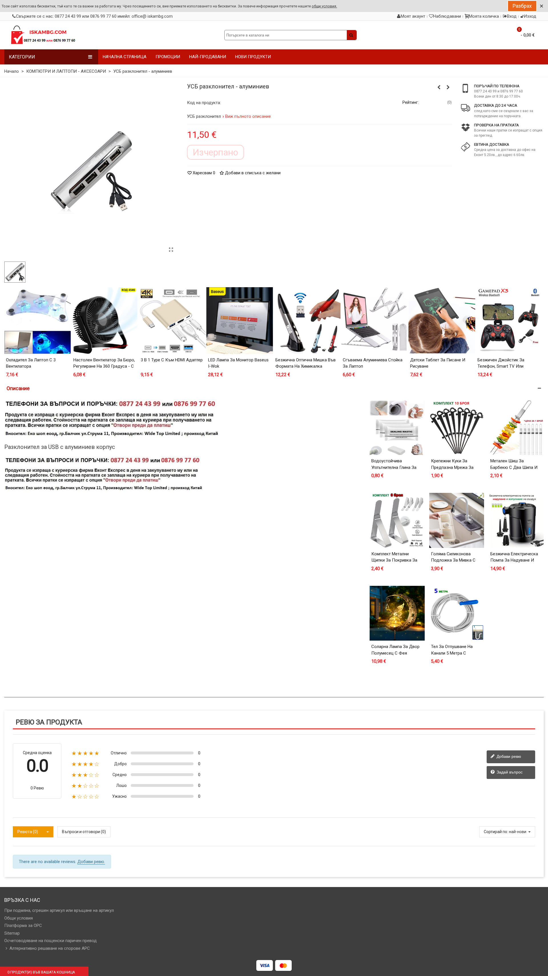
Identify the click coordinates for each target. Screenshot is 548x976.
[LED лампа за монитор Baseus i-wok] (239, 320)
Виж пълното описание (248, 116)
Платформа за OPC (23, 925)
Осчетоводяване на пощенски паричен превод (50, 940)
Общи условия (18, 918)
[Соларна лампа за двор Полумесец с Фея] (397, 613)
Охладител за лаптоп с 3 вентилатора (31, 363)
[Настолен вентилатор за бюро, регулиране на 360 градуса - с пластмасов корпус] (105, 320)
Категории (22, 57)
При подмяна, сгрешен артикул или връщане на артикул (59, 910)
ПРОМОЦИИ (168, 56)
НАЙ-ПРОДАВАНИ (207, 56)
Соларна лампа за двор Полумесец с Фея (395, 650)
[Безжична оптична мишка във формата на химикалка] (307, 320)
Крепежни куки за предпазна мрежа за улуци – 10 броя (452, 467)
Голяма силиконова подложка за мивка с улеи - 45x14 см (453, 560)
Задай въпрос (509, 772)
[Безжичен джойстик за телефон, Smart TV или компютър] (509, 320)
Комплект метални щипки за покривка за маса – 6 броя (394, 560)
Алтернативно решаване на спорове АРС (49, 948)
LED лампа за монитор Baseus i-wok (238, 363)
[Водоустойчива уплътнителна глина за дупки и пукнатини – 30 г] (397, 427)
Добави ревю (508, 756)
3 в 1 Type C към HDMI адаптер (172, 360)
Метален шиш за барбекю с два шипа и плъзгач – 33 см (513, 467)
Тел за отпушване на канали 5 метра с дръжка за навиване (452, 653)
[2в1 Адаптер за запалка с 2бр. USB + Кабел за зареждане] (448, 87)
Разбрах (522, 6)
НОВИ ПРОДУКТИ (253, 56)
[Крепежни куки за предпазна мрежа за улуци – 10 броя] (456, 427)
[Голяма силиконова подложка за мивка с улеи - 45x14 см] (456, 520)
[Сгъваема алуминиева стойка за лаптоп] (374, 320)
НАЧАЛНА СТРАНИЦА (124, 56)
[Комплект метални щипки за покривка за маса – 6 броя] (397, 520)
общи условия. (324, 6)
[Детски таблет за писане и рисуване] (441, 320)
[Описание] (274, 388)
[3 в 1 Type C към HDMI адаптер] (172, 320)
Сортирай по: (496, 831)
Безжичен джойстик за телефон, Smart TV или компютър (501, 366)
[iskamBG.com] (43, 35)
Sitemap (12, 933)
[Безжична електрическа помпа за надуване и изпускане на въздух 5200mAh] (516, 520)
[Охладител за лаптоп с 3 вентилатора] (37, 320)
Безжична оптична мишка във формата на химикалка (305, 363)
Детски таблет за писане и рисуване (437, 363)
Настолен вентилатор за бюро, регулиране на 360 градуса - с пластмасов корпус (104, 366)
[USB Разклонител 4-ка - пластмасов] (439, 87)
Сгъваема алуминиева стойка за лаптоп (372, 363)
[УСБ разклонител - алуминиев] (171, 250)
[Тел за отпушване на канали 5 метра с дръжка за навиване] (456, 613)
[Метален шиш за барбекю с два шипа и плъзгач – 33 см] (516, 427)
